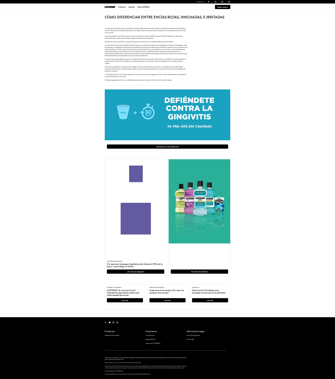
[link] (199, 2)
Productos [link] (122, 7)
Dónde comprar (222, 7)
